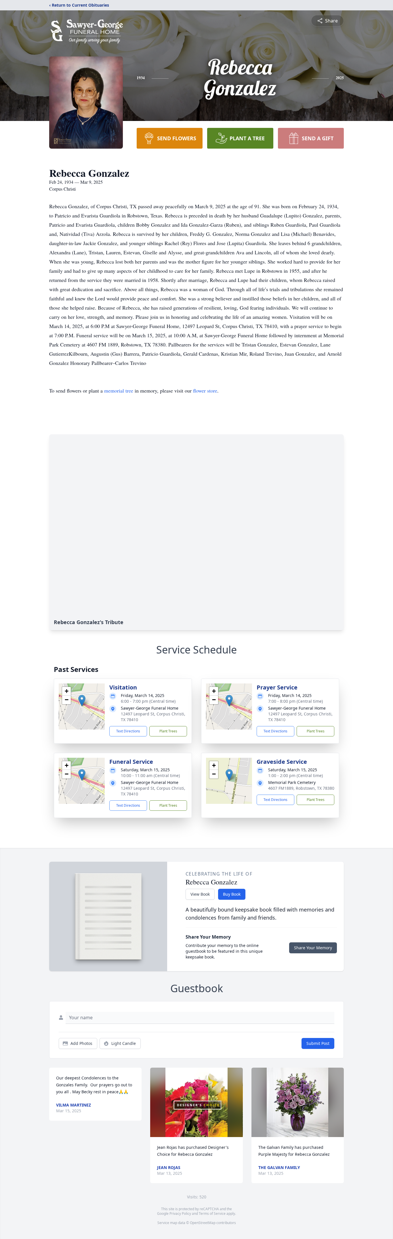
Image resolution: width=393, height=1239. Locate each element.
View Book (200, 894)
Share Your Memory (313, 947)
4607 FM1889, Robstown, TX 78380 (301, 788)
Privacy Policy (180, 1213)
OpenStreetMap (202, 1222)
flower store (205, 390)
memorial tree (118, 390)
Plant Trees (168, 731)
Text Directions (128, 731)
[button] (81, 700)
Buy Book (232, 894)
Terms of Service (212, 1213)
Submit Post (317, 1043)
